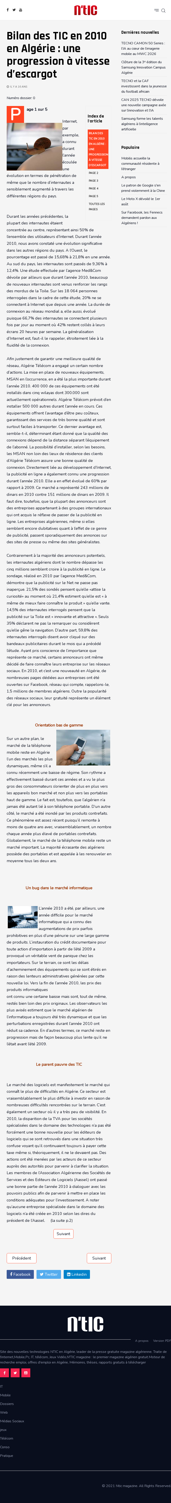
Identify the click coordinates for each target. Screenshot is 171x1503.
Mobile (5, 1395)
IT (1, 1386)
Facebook (21, 1274)
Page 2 (93, 173)
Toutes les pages (97, 206)
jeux (3, 1429)
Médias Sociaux (12, 1421)
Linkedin (78, 1274)
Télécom (6, 1438)
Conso (5, 1447)
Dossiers (7, 1403)
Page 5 (93, 196)
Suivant (63, 1233)
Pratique (6, 1455)
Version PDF (162, 1341)
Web (4, 1412)
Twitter (51, 1274)
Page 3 (93, 180)
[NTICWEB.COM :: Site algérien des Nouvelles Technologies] (85, 10)
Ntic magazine (126, 1485)
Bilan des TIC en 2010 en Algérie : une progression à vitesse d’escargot (98, 149)
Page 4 (93, 188)
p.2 (68, 1220)
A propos (142, 1341)
